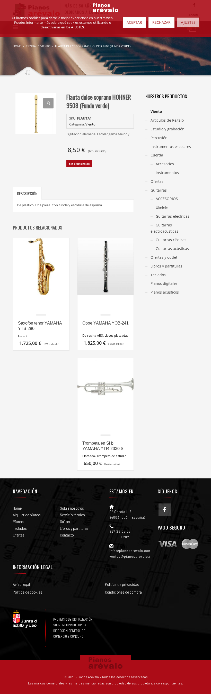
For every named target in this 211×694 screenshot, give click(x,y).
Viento (90, 124)
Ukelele (162, 207)
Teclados (158, 274)
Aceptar (134, 22)
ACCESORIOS (167, 198)
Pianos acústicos (165, 292)
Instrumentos (167, 172)
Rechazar (161, 22)
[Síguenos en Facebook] (165, 509)
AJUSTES (77, 27)
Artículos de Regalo (167, 120)
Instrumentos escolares (171, 146)
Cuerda (157, 155)
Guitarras (159, 190)
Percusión (159, 137)
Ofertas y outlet (164, 257)
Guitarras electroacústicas (164, 228)
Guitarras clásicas (171, 239)
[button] (48, 103)
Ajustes (188, 22)
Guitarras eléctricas (172, 216)
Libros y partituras (166, 266)
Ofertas (157, 181)
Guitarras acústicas (172, 248)
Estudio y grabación (167, 129)
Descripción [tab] (27, 193)
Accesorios (165, 163)
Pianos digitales (164, 283)
